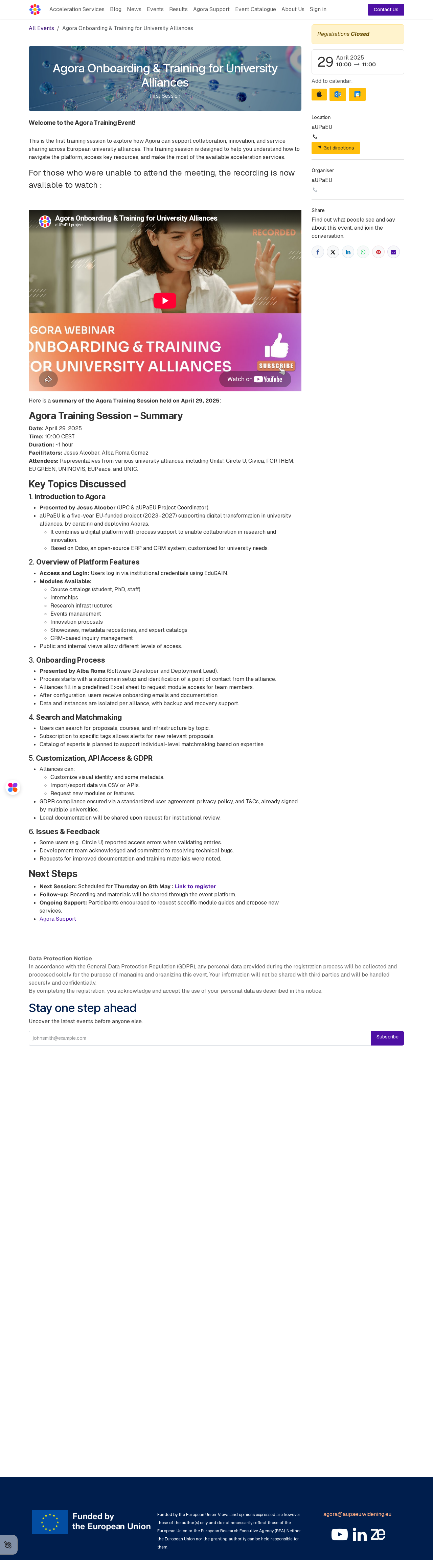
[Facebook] (318, 252)
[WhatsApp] (363, 252)
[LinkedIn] (348, 252)
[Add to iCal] (319, 94)
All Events (41, 28)
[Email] (393, 252)
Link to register (195, 886)
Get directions (338, 148)
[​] (339, 1534)
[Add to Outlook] (337, 94)
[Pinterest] (378, 252)
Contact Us (386, 9)
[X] (333, 252)
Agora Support (58, 918)
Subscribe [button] (387, 1037)
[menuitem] (77, 9)
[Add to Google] (357, 94)
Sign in (318, 9)
